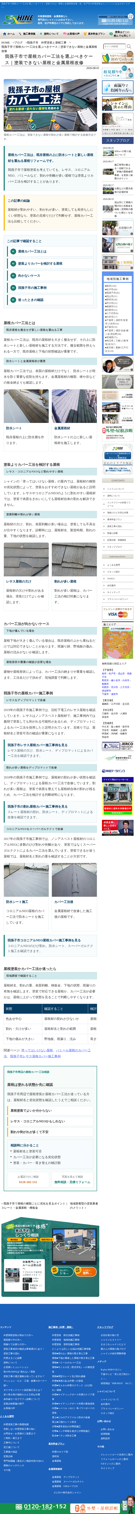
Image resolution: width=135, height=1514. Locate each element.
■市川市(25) (111, 303)
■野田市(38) (111, 299)
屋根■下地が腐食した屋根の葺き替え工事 (73, 1358)
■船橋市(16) (111, 306)
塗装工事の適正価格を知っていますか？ (24, 1376)
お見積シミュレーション (16, 1367)
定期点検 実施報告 (116, 540)
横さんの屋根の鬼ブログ (113, 1349)
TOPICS (111, 578)
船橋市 (105, 684)
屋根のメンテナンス (14, 1465)
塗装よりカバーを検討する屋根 (37, 263)
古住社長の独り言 (110, 1335)
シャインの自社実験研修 (113, 1353)
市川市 (114, 687)
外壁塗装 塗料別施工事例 (65, 1344)
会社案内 (111, 585)
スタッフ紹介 (113, 572)
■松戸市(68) (111, 289)
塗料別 (55, 1456)
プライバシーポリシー (117, 599)
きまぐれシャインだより (113, 1344)
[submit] (129, 46)
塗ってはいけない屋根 (37, 1050)
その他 (7, 1470)
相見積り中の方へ (13, 1339)
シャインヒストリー (111, 1339)
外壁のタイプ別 (60, 1451)
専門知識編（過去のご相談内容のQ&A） (24, 1461)
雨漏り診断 (112, 533)
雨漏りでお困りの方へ (15, 1344)
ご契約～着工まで (13, 1438)
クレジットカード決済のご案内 (117, 1454)
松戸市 (112, 673)
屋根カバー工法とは (29, 251)
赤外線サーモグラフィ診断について (22, 1399)
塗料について (113, 496)
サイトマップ (113, 592)
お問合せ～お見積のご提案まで (20, 1433)
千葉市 (105, 694)
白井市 (126, 680)
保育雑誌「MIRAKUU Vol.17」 (117, 1383)
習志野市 (106, 690)
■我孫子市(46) (112, 292)
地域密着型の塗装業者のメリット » (84, 1205)
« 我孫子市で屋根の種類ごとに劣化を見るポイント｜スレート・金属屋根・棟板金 (34, 1205)
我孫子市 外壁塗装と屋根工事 (46, 42)
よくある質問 (113, 565)
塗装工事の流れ (114, 526)
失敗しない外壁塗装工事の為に (20, 1429)
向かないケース (26, 276)
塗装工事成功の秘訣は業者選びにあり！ (24, 1349)
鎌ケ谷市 (115, 680)
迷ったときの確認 (27, 300)
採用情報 (105, 1434)
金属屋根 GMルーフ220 (65, 1486)
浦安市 (114, 694)
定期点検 (8, 1456)
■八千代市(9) (111, 313)
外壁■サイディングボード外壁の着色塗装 (73, 1403)
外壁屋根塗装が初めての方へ (18, 1335)
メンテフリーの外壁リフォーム (118, 504)
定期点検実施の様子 (14, 1403)
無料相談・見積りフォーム (72, 1182)
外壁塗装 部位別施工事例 (65, 1335)
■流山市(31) (111, 296)
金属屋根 (56, 1461)
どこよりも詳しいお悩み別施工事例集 (71, 1349)
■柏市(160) (110, 286)
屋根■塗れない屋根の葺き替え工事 (70, 1353)
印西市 (105, 687)
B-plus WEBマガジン (111, 1369)
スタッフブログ (114, 547)
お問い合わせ (107, 1429)
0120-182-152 (28, 1182)
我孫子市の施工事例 (29, 288)
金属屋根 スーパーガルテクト (68, 1481)
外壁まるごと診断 (13, 1358)
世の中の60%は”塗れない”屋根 (19, 1371)
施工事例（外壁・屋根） (61, 1327)
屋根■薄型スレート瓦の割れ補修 (68, 1376)
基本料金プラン (114, 519)
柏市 (104, 673)
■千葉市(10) (111, 327)
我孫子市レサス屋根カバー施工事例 (35, 1056)
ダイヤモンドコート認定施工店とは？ (23, 1390)
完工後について (12, 1447)
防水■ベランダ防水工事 (64, 1435)
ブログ (18, 42)
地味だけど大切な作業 (117, 512)
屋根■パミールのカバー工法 (66, 1362)
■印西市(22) (111, 310)
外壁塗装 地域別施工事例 (65, 1339)
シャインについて (115, 489)
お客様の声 (9, 1408)
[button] (54, 1262)
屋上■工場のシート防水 (64, 1422)
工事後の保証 (10, 1451)
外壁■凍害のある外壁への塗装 (67, 1381)
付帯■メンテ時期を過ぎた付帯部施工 (71, 1431)
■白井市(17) (111, 316)
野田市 (105, 680)
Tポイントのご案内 (110, 1463)
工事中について (12, 1442)
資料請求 (105, 1438)
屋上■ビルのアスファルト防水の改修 (71, 1417)
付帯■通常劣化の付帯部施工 (66, 1426)
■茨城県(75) (111, 337)
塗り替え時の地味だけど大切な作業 (22, 1394)
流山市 (121, 673)
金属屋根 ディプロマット (65, 1477)
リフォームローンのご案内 (114, 1459)
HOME (5, 42)
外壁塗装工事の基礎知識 (16, 1424)
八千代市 (124, 687)
